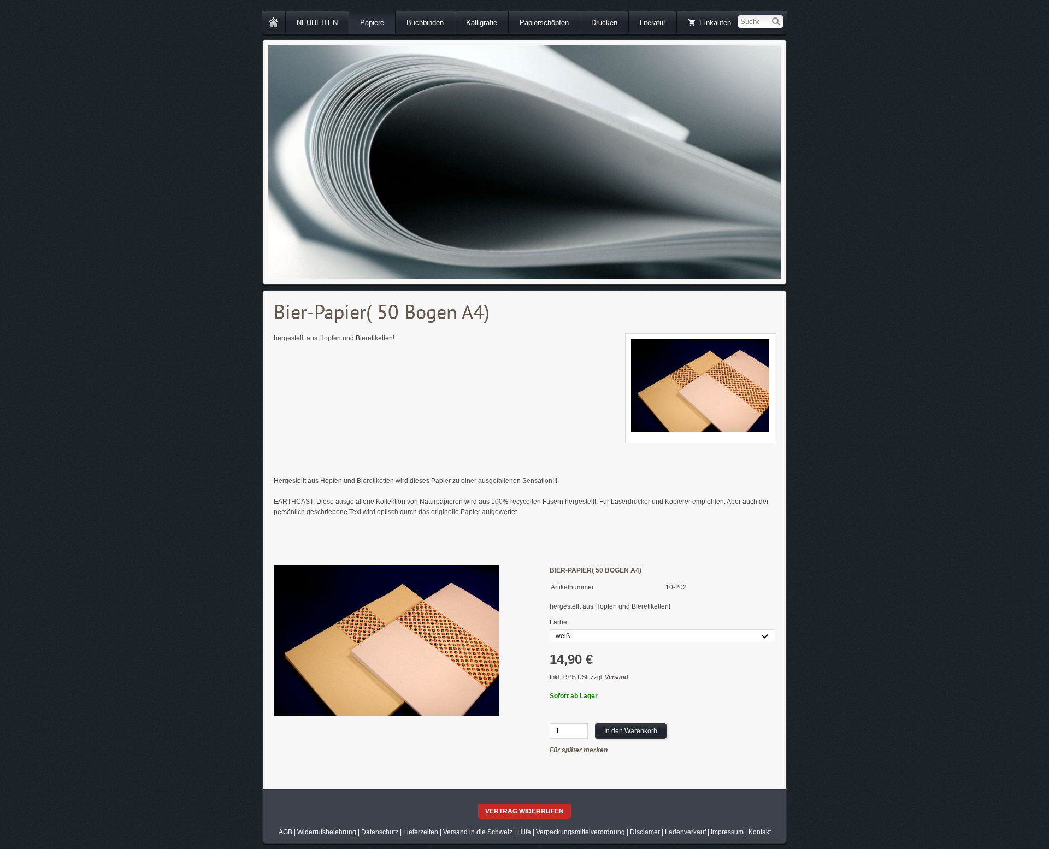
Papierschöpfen (544, 23)
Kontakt (760, 832)
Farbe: (559, 622)
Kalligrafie (481, 23)
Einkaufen (715, 23)
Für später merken (579, 750)
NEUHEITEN (317, 23)
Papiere (372, 23)
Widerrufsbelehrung (326, 832)
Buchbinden (425, 23)
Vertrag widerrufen (524, 811)
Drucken (604, 23)
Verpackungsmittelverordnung (580, 832)
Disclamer (645, 832)
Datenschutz (379, 832)
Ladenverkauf (685, 832)
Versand (616, 677)
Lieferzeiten (420, 832)
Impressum (727, 832)
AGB (285, 832)
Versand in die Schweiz (477, 832)
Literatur (652, 23)
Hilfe (524, 832)
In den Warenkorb (630, 731)
